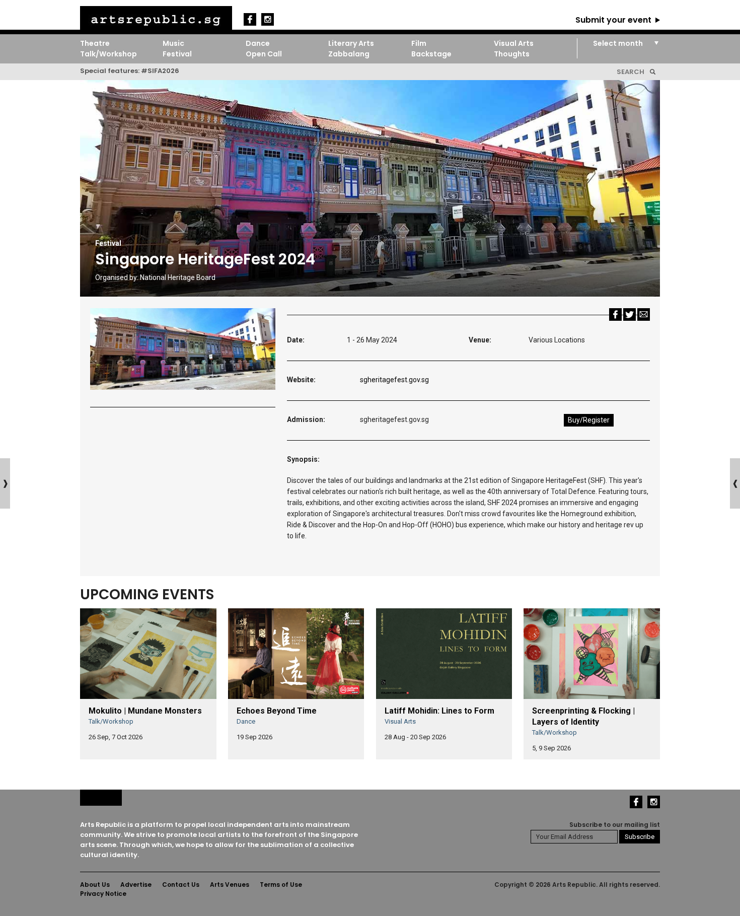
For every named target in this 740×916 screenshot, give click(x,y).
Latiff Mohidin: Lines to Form (439, 711)
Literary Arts (351, 43)
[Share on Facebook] (615, 314)
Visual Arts (514, 43)
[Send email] (643, 314)
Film (418, 43)
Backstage (431, 54)
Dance (258, 43)
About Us (95, 884)
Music (173, 43)
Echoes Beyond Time (277, 711)
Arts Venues (229, 884)
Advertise (136, 884)
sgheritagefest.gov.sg (394, 380)
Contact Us (180, 884)
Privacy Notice (103, 893)
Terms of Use (281, 884)
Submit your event (613, 20)
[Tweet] (629, 314)
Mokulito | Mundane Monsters (145, 711)
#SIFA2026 (160, 71)
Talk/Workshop (108, 54)
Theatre (95, 43)
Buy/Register (589, 420)
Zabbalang (348, 54)
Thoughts (512, 54)
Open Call (264, 54)
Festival (177, 54)
